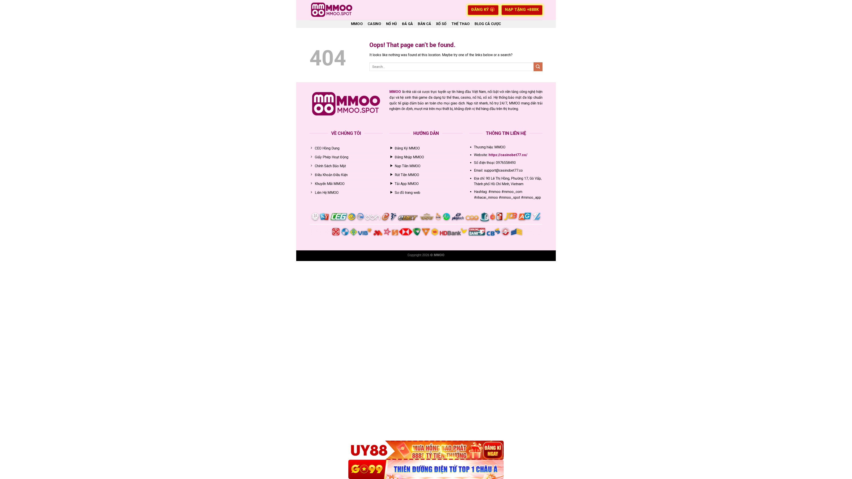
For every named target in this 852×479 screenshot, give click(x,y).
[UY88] (426, 450)
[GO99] (426, 469)
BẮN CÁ (424, 24)
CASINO (374, 24)
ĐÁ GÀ (407, 24)
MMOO (357, 24)
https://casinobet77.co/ (508, 155)
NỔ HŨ (391, 24)
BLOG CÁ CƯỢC (488, 24)
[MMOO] (332, 10)
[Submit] (538, 66)
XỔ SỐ (441, 24)
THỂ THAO (461, 24)
